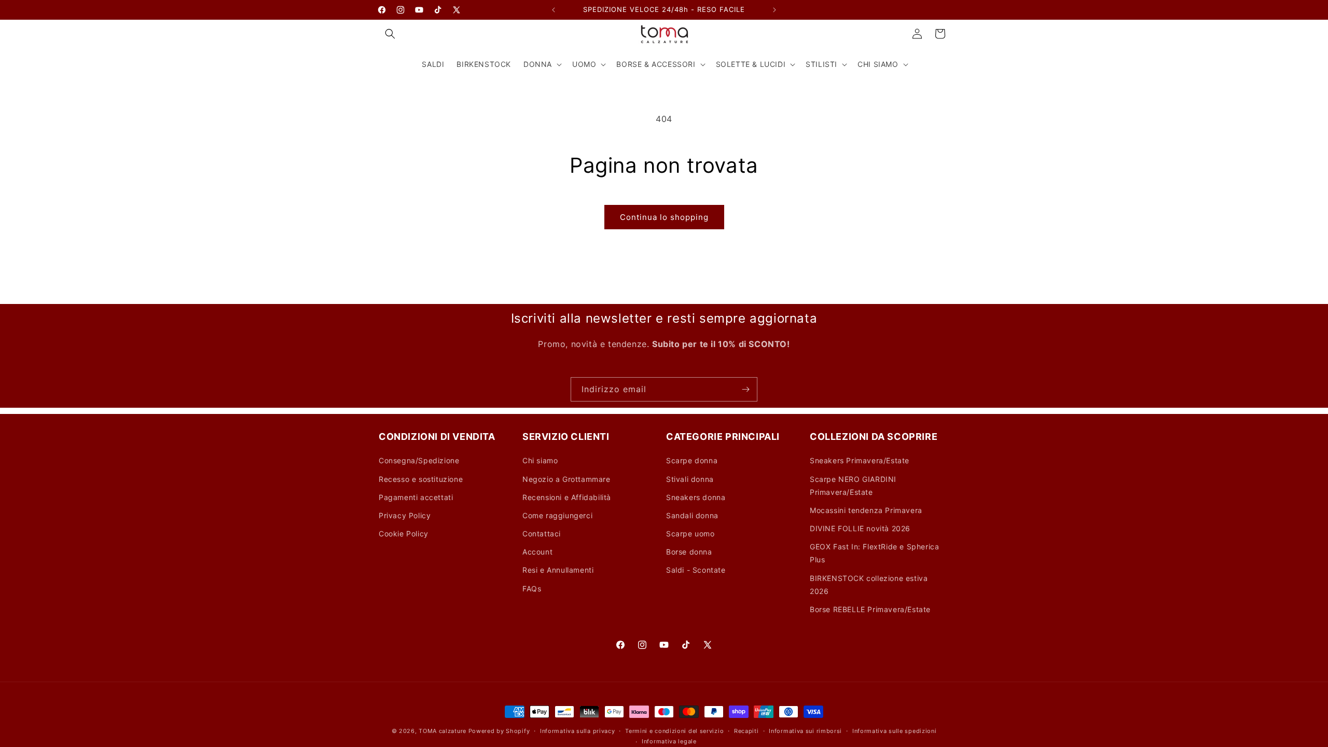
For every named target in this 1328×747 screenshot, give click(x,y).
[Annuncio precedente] (553, 10)
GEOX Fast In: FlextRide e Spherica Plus (874, 553)
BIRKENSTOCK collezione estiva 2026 (869, 585)
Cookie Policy (403, 533)
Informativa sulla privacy (577, 731)
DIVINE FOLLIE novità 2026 (860, 528)
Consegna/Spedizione (419, 460)
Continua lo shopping (664, 217)
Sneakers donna (695, 497)
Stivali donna (690, 479)
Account (537, 551)
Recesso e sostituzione (421, 479)
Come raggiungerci (557, 515)
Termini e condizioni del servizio (674, 731)
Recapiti (746, 731)
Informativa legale (669, 741)
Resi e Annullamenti (557, 569)
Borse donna (689, 551)
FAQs (531, 588)
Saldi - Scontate (696, 569)
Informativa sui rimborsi (805, 731)
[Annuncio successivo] (774, 10)
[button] (390, 33)
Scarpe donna (691, 460)
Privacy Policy (405, 515)
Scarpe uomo (690, 533)
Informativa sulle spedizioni (894, 731)
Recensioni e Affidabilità (566, 497)
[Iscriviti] (745, 389)
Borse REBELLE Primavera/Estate (870, 609)
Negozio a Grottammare (566, 479)
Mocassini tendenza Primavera (866, 510)
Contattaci (541, 533)
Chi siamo (540, 460)
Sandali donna (692, 515)
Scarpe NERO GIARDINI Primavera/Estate (853, 485)
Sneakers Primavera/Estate (859, 460)
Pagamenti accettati (416, 497)
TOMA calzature (442, 731)
